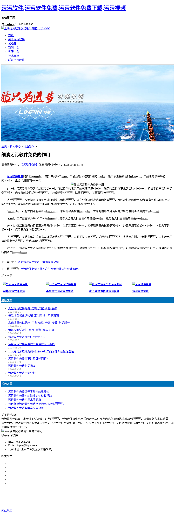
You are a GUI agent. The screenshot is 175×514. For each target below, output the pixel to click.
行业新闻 (29, 146)
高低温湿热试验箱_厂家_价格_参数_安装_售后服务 (39, 322)
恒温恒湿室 (122, 497)
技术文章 (13, 55)
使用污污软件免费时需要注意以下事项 (31, 344)
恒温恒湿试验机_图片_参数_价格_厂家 (31, 329)
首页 (11, 35)
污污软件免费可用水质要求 (24, 399)
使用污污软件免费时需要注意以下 (28, 471)
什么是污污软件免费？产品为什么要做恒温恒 (41, 351)
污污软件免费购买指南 (22, 365)
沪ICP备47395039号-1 (143, 504)
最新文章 (6, 300)
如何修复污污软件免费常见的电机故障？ (37, 403)
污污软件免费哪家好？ (27, 463)
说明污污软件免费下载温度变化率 (38, 262)
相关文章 (6, 383)
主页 (4, 146)
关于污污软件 (16, 39)
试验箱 (12, 43)
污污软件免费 (15, 176)
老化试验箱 (106, 497)
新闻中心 (13, 47)
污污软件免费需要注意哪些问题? (28, 358)
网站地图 (100, 504)
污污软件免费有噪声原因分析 (26, 408)
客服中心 (13, 51)
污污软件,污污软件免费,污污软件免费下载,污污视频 (63, 8)
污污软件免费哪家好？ (27, 337)
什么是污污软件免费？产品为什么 (34, 467)
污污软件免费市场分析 (22, 373)
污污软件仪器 (29, 164)
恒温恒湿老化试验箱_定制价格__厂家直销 (33, 315)
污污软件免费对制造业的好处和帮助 (30, 395)
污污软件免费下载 (86, 497)
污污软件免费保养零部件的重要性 (28, 391)
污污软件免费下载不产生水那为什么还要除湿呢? (50, 269)
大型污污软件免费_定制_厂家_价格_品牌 (32, 308)
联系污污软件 (16, 59)
